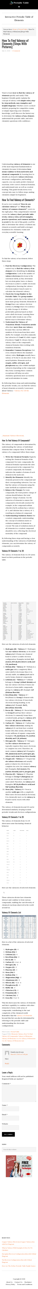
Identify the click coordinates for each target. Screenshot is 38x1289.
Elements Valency (17, 1034)
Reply (7, 1063)
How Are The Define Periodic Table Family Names (18, 1266)
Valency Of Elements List (15, 1041)
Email (5, 1115)
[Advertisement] (19, 73)
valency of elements (24, 1016)
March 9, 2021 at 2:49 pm (19, 1054)
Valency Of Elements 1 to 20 (11, 1038)
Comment (6, 1084)
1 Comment (16, 51)
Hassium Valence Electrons (13, 436)
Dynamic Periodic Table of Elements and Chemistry (19, 3)
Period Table (15, 1032)
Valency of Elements (25, 1036)
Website (5, 1124)
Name (5, 1105)
